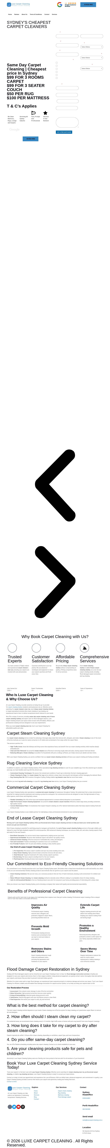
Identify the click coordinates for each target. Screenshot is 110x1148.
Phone (58, 41)
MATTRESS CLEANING (65, 72)
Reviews (16, 14)
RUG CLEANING (63, 66)
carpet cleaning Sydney (15, 707)
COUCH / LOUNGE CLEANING (67, 69)
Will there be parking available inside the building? (90, 63)
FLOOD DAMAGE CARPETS (66, 75)
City (57, 98)
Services (54, 14)
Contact (46, 14)
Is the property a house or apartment (91, 42)
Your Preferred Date (87, 32)
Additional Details (61, 115)
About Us (24, 14)
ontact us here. (12, 1081)
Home (10, 14)
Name (58, 32)
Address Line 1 (60, 91)
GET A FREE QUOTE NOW (64, 132)
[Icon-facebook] (10, 1107)
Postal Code (59, 111)
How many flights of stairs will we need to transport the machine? (91, 53)
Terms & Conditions (36, 14)
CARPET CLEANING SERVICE (67, 62)
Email (58, 50)
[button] (55, 485)
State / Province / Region (64, 104)
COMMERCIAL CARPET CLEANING (65, 79)
